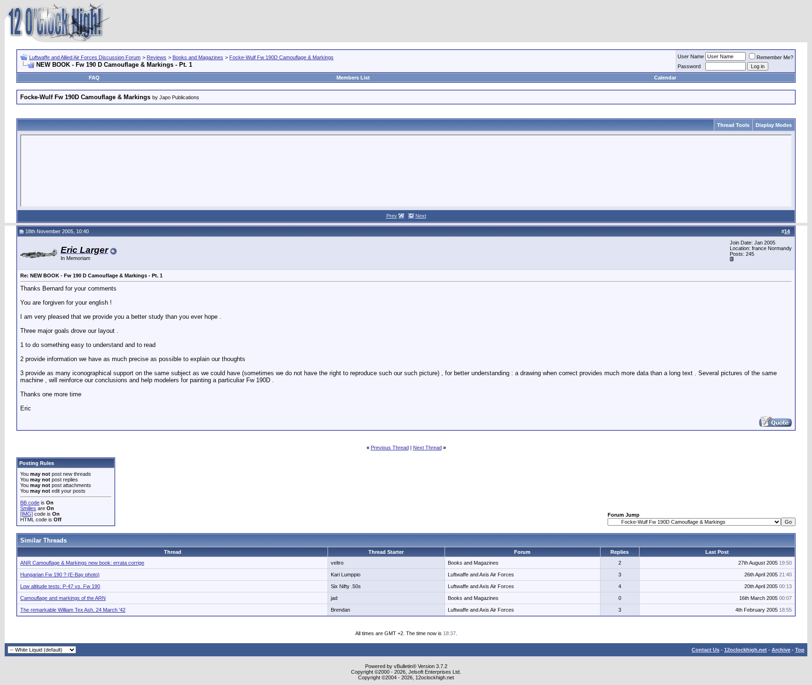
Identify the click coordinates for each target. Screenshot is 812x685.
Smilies (28, 508)
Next (420, 216)
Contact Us (705, 650)
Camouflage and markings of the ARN (63, 598)
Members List (353, 77)
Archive (781, 650)
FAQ (94, 77)
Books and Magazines (197, 57)
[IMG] (26, 514)
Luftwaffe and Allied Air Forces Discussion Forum (85, 57)
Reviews (156, 57)
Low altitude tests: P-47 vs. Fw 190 (60, 586)
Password (689, 66)
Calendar (665, 77)
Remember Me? (775, 57)
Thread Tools (733, 125)
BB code (29, 502)
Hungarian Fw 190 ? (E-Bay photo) (60, 574)
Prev (391, 216)
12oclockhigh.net (745, 650)
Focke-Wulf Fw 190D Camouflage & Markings (281, 57)
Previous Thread (390, 447)
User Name (691, 56)
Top (799, 650)
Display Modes (774, 125)
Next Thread (427, 447)
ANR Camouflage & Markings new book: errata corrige (82, 563)
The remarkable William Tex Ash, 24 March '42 (72, 610)
